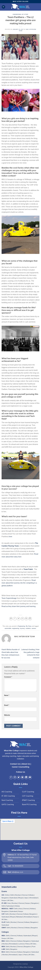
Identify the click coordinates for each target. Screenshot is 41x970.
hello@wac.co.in (17, 872)
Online (7, 895)
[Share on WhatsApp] (11, 618)
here (10, 536)
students (28, 628)
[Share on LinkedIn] (30, 618)
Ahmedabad (33, 898)
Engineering (17, 14)
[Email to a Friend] (22, 618)
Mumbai (17, 895)
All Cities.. (5, 919)
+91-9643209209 (17, 866)
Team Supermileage (9, 598)
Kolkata (31, 895)
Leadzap (25, 964)
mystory (22, 628)
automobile (8, 628)
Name (6, 695)
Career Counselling (20, 767)
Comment (8, 677)
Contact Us (15, 764)
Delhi (12, 895)
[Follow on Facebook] (11, 777)
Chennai (24, 895)
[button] (3, 7)
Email (6, 705)
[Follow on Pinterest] (22, 777)
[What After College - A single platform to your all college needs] (20, 7)
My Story (25, 14)
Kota (9, 903)
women (34, 628)
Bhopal (20, 898)
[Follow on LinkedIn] (26, 777)
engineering (15, 628)
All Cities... (11, 900)
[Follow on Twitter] (18, 777)
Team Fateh (28, 569)
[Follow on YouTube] (30, 777)
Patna (27, 944)
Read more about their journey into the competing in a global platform (19, 583)
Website (7, 715)
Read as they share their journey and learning (19, 606)
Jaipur (26, 898)
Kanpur (4, 900)
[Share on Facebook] (15, 618)
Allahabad (19, 917)
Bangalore (5, 898)
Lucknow (21, 944)
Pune (33, 946)
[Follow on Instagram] (15, 777)
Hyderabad (13, 898)
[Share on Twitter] (18, 618)
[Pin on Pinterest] (26, 618)
